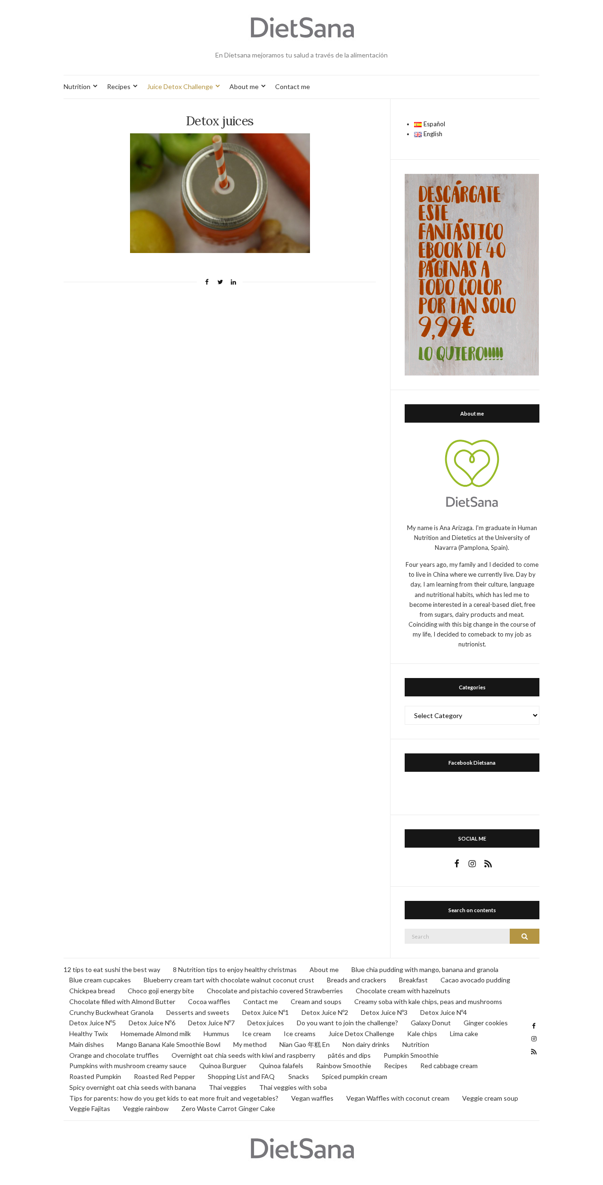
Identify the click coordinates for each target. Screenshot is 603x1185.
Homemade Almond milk (156, 1034)
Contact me (292, 86)
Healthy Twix (88, 1034)
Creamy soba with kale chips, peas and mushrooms (428, 1001)
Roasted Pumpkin (95, 1076)
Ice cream (256, 1034)
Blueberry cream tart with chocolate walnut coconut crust (229, 980)
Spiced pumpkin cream (354, 1076)
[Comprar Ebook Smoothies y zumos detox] (472, 274)
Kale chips (422, 1034)
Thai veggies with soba (293, 1087)
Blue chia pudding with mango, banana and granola (424, 969)
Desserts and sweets (197, 1012)
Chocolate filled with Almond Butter (122, 1001)
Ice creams (300, 1034)
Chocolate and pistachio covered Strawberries (275, 991)
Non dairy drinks (366, 1044)
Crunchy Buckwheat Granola (111, 1012)
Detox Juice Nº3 (384, 1012)
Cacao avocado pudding (475, 980)
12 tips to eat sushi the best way (112, 969)
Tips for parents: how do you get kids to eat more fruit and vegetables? (173, 1098)
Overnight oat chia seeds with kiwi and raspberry (243, 1055)
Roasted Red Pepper (164, 1076)
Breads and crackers (356, 980)
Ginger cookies (486, 1023)
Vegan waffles (312, 1098)
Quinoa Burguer (222, 1066)
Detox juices (265, 1023)
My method (250, 1044)
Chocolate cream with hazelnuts (403, 991)
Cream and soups (316, 1001)
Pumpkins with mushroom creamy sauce (128, 1066)
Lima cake (464, 1034)
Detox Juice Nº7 (211, 1023)
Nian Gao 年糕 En (304, 1044)
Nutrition (77, 86)
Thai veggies (227, 1087)
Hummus (216, 1034)
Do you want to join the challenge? (347, 1023)
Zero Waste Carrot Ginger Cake (228, 1108)
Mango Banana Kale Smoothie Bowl (168, 1044)
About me (244, 86)
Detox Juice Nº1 (265, 1012)
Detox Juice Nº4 (443, 1012)
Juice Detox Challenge (180, 86)
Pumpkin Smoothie (411, 1055)
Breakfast (413, 980)
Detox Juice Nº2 (325, 1012)
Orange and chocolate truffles (114, 1055)
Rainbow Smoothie (343, 1066)
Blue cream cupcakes (100, 980)
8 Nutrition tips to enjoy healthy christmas (235, 969)
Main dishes (86, 1044)
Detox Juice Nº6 (152, 1023)
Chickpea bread (92, 991)
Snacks (298, 1076)
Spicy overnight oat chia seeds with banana (132, 1087)
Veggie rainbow (146, 1108)
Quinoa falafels (281, 1066)
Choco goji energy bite (161, 991)
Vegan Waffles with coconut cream (397, 1098)
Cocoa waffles (209, 1001)
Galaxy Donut (431, 1023)
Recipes (118, 86)
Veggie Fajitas (89, 1108)
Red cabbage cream (449, 1066)
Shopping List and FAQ (242, 1076)
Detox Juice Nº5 (92, 1023)
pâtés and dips (349, 1055)
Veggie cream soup (490, 1098)
